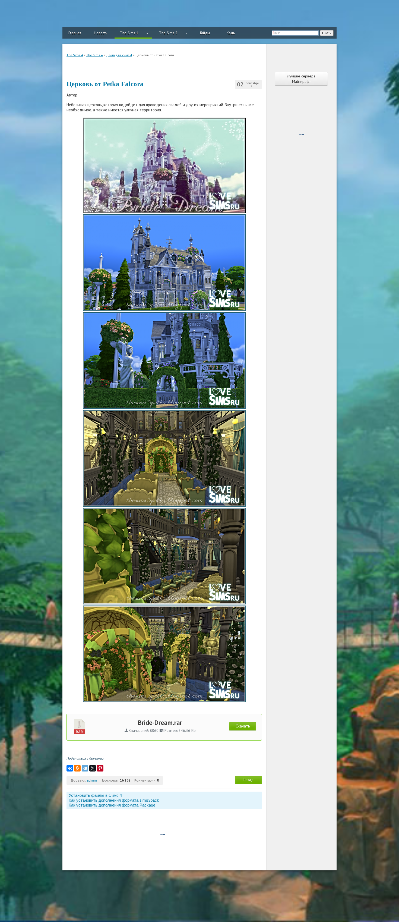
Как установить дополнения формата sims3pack (114, 800)
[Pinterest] (100, 768)
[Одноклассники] (77, 768)
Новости (100, 32)
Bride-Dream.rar (160, 722)
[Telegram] (85, 768)
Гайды (205, 32)
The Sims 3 (168, 32)
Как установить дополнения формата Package (112, 805)
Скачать (243, 726)
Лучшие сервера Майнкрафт (301, 79)
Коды (231, 32)
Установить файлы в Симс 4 (95, 795)
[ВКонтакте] (69, 768)
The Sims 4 (129, 32)
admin (92, 780)
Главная (74, 32)
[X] (92, 768)
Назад (248, 779)
